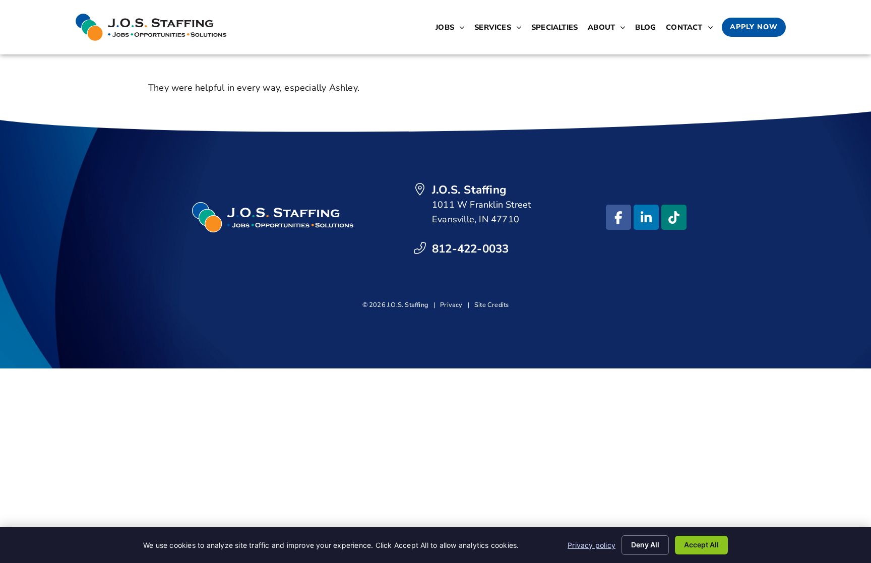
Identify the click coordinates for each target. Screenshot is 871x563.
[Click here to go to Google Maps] (420, 189)
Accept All (701, 544)
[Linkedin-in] (646, 217)
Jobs (452, 29)
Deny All (645, 544)
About (608, 29)
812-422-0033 (470, 249)
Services (499, 29)
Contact (691, 29)
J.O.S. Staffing (469, 190)
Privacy (451, 304)
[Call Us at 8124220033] (420, 248)
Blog (647, 29)
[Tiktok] (674, 217)
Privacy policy (591, 545)
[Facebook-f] (618, 217)
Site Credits (491, 304)
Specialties (556, 29)
